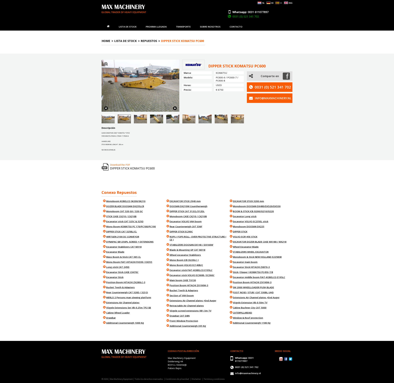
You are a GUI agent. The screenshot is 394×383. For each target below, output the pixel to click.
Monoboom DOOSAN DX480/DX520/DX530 (257, 206)
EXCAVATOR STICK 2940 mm (185, 201)
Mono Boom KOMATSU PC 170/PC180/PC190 (131, 226)
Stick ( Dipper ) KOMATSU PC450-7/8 (253, 272)
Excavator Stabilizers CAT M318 (124, 246)
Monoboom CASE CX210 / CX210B (188, 216)
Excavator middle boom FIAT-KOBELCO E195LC (259, 277)
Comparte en (270, 76)
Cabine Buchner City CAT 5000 (249, 307)
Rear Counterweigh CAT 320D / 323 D (127, 292)
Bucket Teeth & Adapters (120, 287)
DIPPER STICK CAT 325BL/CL (121, 231)
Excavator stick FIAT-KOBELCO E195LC (191, 270)
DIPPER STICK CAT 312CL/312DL (187, 211)
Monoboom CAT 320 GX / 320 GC (124, 211)
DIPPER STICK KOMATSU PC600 (182, 41)
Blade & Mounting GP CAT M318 (187, 249)
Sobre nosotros (210, 26)
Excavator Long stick (244, 216)
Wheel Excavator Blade (246, 246)
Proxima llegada (156, 26)
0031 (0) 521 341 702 (245, 16)
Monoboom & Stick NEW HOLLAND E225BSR (257, 256)
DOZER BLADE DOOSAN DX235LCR (125, 206)
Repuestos (149, 41)
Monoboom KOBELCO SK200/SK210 (125, 201)
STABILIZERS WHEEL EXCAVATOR (251, 251)
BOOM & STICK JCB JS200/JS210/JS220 (253, 211)
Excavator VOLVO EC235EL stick (250, 221)
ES (281, 3)
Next (175, 108)
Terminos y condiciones (214, 379)
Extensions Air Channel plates (122, 302)
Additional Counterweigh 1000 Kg (125, 322)
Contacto (236, 26)
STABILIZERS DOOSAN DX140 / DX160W (191, 244)
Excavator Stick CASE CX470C (122, 272)
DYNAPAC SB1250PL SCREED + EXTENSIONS (129, 241)
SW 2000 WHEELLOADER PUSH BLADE (253, 287)
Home (106, 41)
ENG (290, 3)
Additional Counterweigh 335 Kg (188, 325)
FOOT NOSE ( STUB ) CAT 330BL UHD (253, 292)
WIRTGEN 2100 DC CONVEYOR (122, 236)
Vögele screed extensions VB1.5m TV (190, 310)
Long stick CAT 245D (117, 267)
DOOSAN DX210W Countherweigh (188, 206)
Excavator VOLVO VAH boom (186, 221)
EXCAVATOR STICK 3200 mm (248, 201)
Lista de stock (128, 26)
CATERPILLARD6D (242, 312)
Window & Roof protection (248, 317)
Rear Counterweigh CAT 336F (186, 226)
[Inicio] (108, 26)
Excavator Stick (114, 277)
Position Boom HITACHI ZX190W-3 (189, 285)
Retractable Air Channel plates (187, 305)
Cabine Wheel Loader (118, 312)
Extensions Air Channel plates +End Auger (193, 300)
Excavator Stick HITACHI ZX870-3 (251, 267)
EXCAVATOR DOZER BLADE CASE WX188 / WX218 (259, 241)
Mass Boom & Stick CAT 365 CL (123, 256)
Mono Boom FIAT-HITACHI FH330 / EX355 (129, 261)
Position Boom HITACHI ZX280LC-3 (125, 282)
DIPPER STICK (240, 231)
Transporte (183, 26)
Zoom (106, 64)
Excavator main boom (245, 261)
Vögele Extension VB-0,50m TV (250, 302)
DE (272, 3)
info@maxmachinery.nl (273, 98)
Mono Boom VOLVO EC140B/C (186, 265)
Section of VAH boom (182, 295)
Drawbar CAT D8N (180, 315)
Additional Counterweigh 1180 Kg (252, 322)
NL (263, 3)
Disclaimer (196, 379)
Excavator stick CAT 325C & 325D (124, 221)
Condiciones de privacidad (177, 379)
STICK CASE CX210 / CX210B (121, 216)
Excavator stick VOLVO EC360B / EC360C (192, 275)
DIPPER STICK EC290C (181, 231)
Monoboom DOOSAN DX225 (248, 226)
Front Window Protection (184, 320)
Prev (106, 108)
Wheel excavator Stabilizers (185, 254)
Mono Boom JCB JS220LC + (184, 259)
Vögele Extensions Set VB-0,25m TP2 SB (128, 307)
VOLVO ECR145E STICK (245, 236)
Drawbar (111, 317)
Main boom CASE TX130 (183, 280)
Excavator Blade (115, 251)
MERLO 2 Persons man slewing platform (128, 297)
